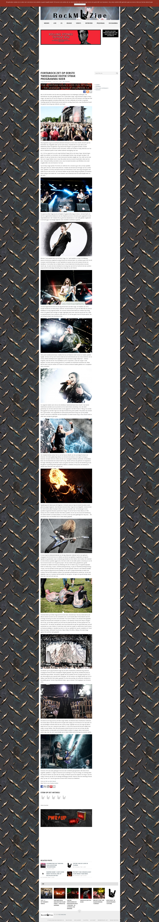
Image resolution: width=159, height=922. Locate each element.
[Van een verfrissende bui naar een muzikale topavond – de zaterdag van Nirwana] (73, 893)
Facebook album (54, 783)
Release (69, 23)
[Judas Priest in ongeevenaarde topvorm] (112, 893)
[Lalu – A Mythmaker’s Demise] (46, 893)
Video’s (78, 23)
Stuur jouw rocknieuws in (102, 88)
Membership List (103, 920)
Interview (89, 23)
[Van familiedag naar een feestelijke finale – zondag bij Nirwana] (59, 893)
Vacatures (98, 89)
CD (61, 23)
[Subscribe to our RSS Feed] (87, 91)
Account (93, 920)
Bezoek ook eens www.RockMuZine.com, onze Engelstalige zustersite (110, 33)
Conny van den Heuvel (46, 81)
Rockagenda (113, 23)
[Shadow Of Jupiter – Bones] (86, 893)
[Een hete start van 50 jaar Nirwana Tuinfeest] (99, 893)
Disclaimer (98, 86)
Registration (114, 920)
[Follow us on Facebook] (84, 91)
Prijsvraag (101, 23)
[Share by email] (54, 786)
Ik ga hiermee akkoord (80, 4)
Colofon (98, 84)
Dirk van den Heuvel (50, 781)
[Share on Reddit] (48, 786)
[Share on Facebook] (42, 786)
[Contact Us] (90, 91)
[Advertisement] (79, 57)
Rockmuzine (62, 914)
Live (54, 23)
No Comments (66, 81)
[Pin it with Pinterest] (51, 786)
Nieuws (46, 23)
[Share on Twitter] (45, 786)
